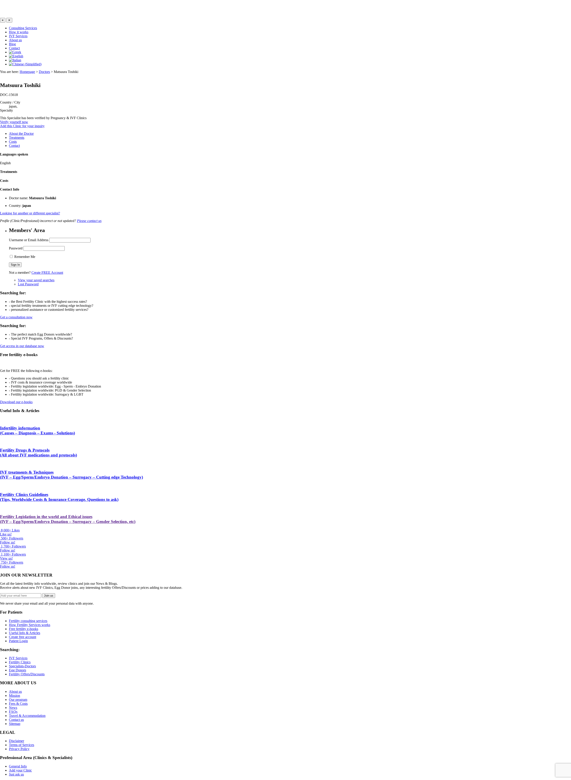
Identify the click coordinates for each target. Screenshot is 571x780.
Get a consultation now (16, 317)
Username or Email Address (28, 240)
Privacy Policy (19, 749)
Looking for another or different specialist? (30, 213)
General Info (18, 766)
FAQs (13, 712)
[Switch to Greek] (15, 52)
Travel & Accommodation (27, 716)
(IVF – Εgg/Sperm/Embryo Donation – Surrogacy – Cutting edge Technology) (71, 474)
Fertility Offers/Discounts (27, 674)
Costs (13, 141)
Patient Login (18, 641)
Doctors (44, 72)
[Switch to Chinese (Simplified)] (25, 64)
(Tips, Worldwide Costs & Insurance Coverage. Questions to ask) (59, 497)
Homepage (27, 72)
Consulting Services (23, 28)
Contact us (16, 720)
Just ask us (16, 774)
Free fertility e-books (23, 629)
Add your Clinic (20, 770)
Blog (12, 44)
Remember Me (24, 257)
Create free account (22, 637)
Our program (18, 699)
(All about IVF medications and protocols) (38, 452)
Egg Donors (17, 670)
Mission (14, 695)
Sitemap (14, 724)
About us (15, 40)
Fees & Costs (18, 703)
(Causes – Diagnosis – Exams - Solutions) (37, 430)
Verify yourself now (14, 122)
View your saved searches (36, 280)
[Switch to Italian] (15, 60)
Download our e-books (16, 402)
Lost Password (28, 284)
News (13, 707)
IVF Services (18, 36)
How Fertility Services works (29, 625)
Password (16, 248)
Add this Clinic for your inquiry (22, 126)
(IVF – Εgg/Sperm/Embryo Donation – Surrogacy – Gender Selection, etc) (67, 519)
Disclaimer (16, 741)
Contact (14, 48)
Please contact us (89, 221)
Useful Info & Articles (24, 633)
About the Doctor (21, 133)
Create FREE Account (47, 272)
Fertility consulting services (28, 621)
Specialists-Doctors (22, 666)
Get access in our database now (22, 346)
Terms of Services (21, 745)
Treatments (16, 137)
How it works (18, 32)
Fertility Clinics (20, 662)
